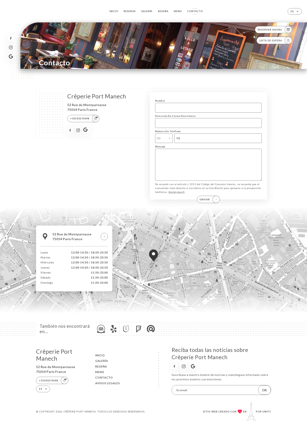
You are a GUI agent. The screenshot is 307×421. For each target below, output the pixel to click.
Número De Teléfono (168, 131)
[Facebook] (11, 38)
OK (264, 390)
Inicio (113, 11)
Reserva (130, 11)
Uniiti (266, 411)
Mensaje (160, 146)
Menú (178, 11)
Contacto (195, 11)
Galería (147, 11)
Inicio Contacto (51, 56)
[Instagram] (11, 47)
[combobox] (163, 138)
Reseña (163, 11)
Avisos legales (107, 383)
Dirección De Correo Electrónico (175, 116)
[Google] (11, 56)
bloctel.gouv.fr (177, 192)
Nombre (160, 100)
